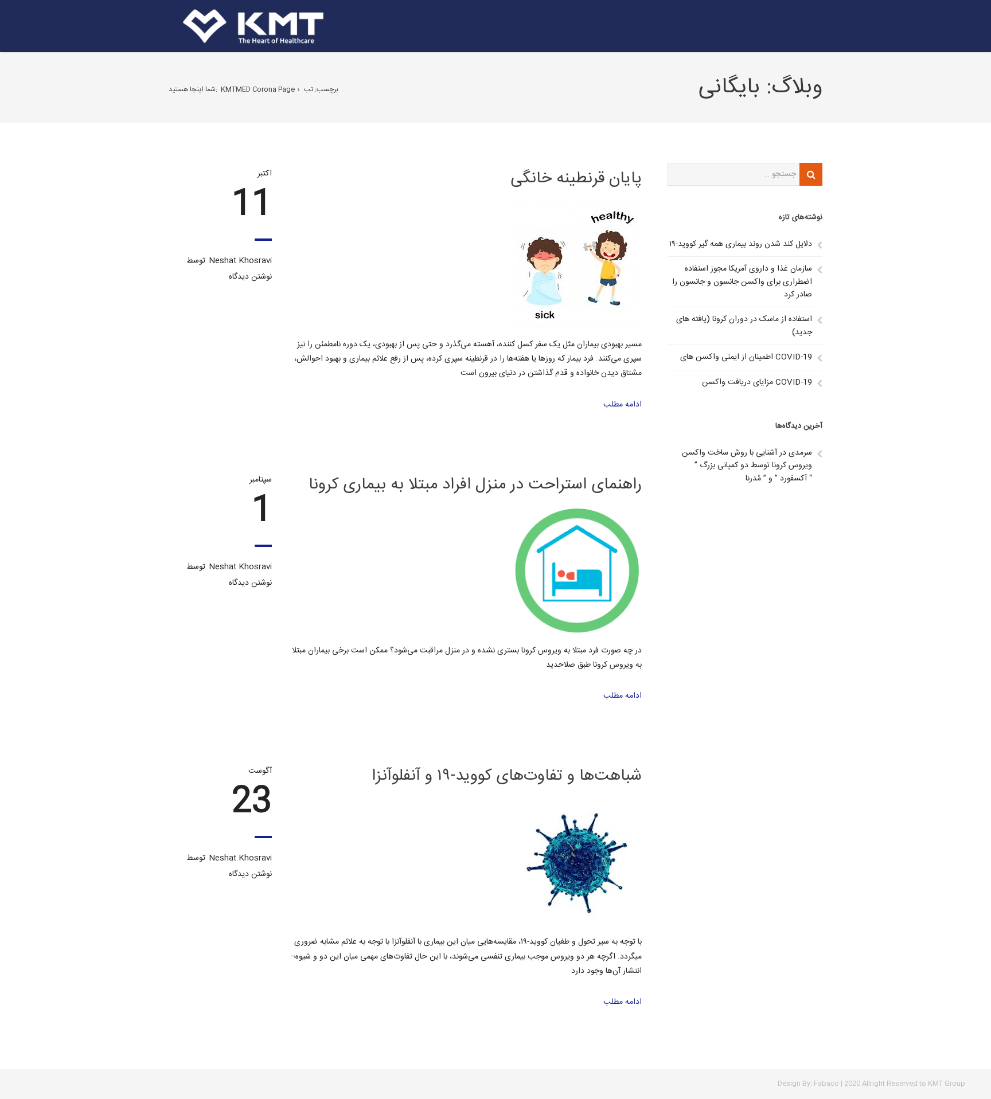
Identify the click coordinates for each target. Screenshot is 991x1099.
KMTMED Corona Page (258, 89)
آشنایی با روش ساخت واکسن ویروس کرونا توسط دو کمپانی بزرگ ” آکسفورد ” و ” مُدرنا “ (747, 466)
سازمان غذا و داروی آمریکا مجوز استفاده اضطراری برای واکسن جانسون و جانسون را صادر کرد (742, 282)
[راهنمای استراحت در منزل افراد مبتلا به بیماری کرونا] (465, 570)
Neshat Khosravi (240, 261)
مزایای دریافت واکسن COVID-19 (757, 382)
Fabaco (826, 1083)
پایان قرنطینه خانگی (576, 179)
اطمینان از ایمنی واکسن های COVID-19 (746, 357)
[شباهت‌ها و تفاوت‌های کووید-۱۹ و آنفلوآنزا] (465, 861)
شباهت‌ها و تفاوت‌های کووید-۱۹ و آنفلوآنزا (507, 776)
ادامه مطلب (622, 404)
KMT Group (946, 1083)
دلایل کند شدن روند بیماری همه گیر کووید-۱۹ (740, 244)
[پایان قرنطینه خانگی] (465, 264)
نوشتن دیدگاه (250, 277)
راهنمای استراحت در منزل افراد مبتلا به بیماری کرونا (475, 485)
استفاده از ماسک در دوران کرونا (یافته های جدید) (744, 326)
